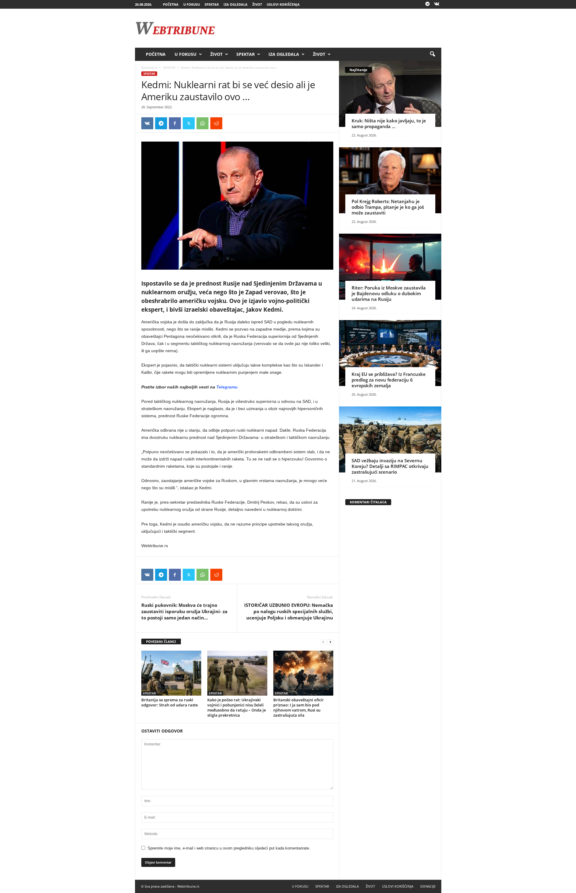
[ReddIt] (216, 123)
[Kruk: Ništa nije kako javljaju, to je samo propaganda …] (390, 94)
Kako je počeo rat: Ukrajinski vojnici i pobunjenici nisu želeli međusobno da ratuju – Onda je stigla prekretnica (236, 707)
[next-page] (330, 642)
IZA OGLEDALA (236, 4)
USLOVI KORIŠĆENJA (283, 4)
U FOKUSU (191, 4)
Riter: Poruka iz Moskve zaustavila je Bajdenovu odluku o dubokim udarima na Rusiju (389, 293)
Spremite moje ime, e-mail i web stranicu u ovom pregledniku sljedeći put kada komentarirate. (229, 848)
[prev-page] (323, 642)
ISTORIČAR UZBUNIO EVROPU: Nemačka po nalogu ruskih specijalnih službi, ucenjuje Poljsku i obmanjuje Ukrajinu (288, 611)
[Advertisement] (332, 28)
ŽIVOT (257, 4)
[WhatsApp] (202, 123)
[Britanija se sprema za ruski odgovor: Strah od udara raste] (171, 673)
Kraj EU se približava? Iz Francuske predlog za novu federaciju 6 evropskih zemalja (389, 379)
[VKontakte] (436, 4)
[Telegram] (427, 4)
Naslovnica (149, 67)
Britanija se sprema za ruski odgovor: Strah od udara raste (169, 702)
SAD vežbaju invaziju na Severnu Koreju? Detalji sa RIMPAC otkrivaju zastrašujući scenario (390, 466)
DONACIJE (428, 886)
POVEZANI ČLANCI (161, 641)
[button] (432, 54)
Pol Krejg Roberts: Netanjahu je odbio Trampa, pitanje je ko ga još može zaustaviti (388, 207)
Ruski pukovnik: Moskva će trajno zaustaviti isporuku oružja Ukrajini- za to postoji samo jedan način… (184, 611)
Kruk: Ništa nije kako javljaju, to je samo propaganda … (389, 123)
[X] (189, 123)
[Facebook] (175, 123)
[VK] (147, 123)
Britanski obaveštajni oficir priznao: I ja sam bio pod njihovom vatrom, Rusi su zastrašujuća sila (298, 707)
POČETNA (170, 4)
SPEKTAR (212, 4)
